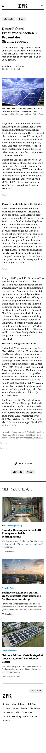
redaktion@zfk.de (34, 438)
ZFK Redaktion (18, 66)
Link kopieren (25, 463)
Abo (42, 5)
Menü (3, 5)
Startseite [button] (23, 6)
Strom (21, 19)
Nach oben (36, 690)
